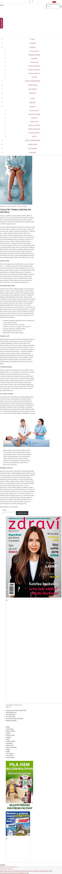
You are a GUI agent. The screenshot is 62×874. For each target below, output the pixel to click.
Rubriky (33, 47)
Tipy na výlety (34, 51)
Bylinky (8, 727)
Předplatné (32, 85)
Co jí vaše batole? (11, 716)
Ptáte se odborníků (32, 81)
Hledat (4, 510)
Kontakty (32, 93)
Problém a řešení (34, 55)
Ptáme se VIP (9, 745)
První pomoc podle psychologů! (14, 718)
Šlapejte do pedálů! (11, 720)
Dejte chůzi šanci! (10, 714)
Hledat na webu (22, 513)
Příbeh (7, 739)
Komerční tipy (9, 729)
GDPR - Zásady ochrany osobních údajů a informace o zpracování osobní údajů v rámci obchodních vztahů (26, 871)
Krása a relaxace (34, 69)
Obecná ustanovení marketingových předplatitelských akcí (14, 873)
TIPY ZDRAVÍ (32, 89)
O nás (33, 39)
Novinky (33, 43)
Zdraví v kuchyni (34, 66)
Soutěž (34, 77)
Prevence (34, 58)
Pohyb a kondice (34, 73)
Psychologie (34, 62)
